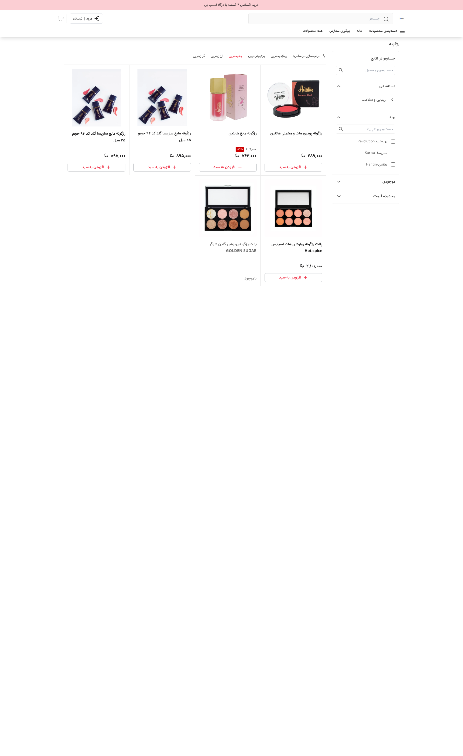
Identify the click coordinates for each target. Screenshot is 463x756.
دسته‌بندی (387, 86)
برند (392, 117)
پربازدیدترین (279, 56)
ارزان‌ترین (217, 56)
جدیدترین (235, 56)
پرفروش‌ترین (256, 56)
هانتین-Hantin (376, 164)
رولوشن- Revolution (372, 141)
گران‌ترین (199, 56)
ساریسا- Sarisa (376, 153)
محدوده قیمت (384, 196)
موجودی (388, 182)
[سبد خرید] (61, 18)
